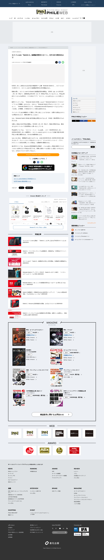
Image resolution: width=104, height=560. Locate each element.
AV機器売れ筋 (33, 471)
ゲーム (21, 188)
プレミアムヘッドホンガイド (81, 497)
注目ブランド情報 (56, 491)
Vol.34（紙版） (67, 377)
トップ (10, 18)
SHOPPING (12, 510)
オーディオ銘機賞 (56, 473)
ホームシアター (35, 18)
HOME (11, 47)
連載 (9, 488)
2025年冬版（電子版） (39, 395)
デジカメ (51, 18)
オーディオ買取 (88, 5)
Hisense (58, 5)
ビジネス (68, 18)
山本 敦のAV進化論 (12, 497)
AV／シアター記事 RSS (80, 230)
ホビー (62, 18)
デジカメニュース (76, 107)
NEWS (10, 469)
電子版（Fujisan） (30, 340)
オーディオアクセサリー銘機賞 (59, 475)
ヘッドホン (27, 18)
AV (15, 18)
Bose (29, 5)
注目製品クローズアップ (80, 153)
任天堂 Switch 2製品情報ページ (22, 181)
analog (75, 493)
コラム (75, 473)
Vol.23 (34, 374)
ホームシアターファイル (80, 495)
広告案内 (10, 527)
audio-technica (30, 2)
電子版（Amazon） (30, 337)
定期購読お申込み (30, 335)
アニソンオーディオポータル (15, 501)
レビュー (76, 471)
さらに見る (76, 477)
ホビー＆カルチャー (77, 109)
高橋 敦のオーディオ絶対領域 (15, 494)
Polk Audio (44, 5)
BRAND (54, 488)
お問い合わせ (11, 525)
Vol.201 (35, 332)
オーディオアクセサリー (80, 491)
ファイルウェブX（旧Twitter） (81, 233)
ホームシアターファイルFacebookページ (84, 239)
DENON (59, 2)
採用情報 (10, 537)
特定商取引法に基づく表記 (36, 530)
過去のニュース (76, 112)
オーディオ (20, 18)
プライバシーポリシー (35, 527)
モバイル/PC (44, 18)
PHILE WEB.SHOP (12, 513)
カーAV (57, 18)
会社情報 (10, 534)
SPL (73, 5)
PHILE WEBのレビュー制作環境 (15, 532)
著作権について (33, 525)
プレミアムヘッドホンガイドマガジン (83, 499)
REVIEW (77, 469)
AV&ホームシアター (77, 100)
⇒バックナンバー (91, 223)
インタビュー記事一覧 (35, 491)
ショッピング (75, 18)
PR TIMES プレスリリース (36, 532)
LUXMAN (73, 2)
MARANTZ (44, 2)
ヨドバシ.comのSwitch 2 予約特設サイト (25, 178)
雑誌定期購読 (77, 501)
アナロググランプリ (57, 477)
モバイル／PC (11, 475)
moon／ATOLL (88, 2)
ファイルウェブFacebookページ (82, 236)
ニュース (15, 47)
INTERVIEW (34, 488)
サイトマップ (11, 530)
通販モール (10, 515)
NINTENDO (29, 188)
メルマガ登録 (77, 503)
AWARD (54, 469)
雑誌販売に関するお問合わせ (52, 414)
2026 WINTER (74, 353)
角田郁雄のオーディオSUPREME (16, 499)
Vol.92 (72, 332)
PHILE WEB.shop (30, 357)
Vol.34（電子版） (75, 374)
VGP (53, 471)
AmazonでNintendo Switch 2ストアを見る (38, 154)
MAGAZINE (52, 322)
